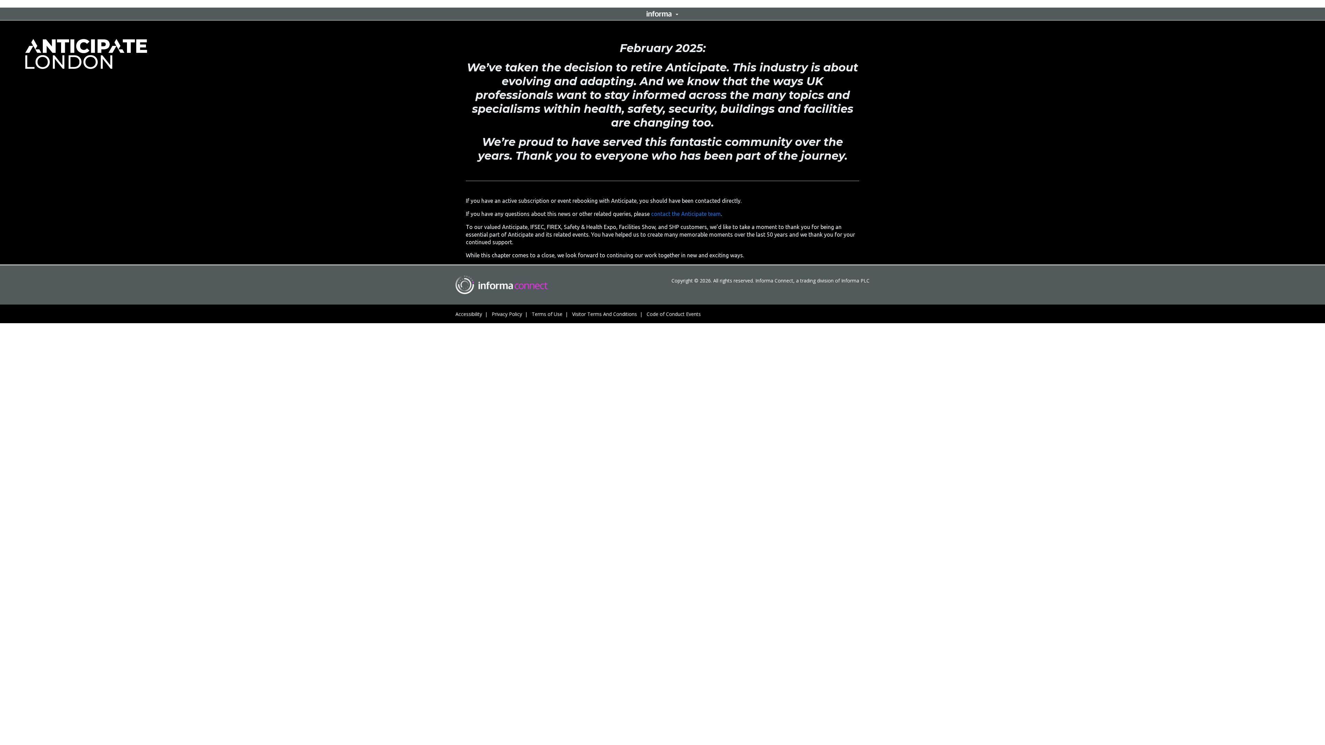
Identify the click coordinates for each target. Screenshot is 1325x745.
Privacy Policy (507, 314)
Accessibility (468, 314)
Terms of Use (547, 314)
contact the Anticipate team (686, 214)
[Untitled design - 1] (501, 284)
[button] (662, 14)
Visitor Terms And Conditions (604, 314)
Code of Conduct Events (674, 314)
